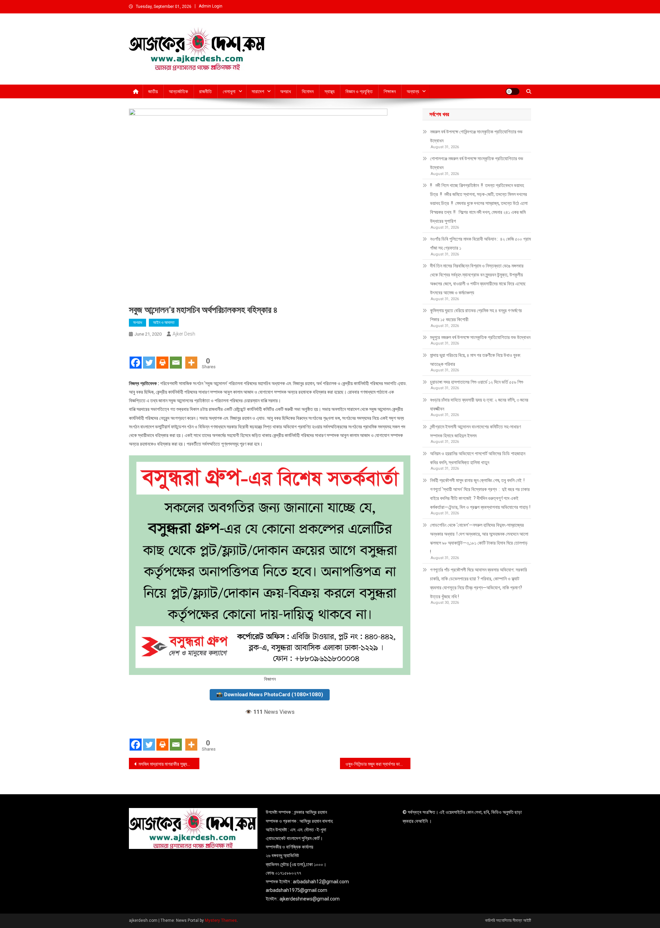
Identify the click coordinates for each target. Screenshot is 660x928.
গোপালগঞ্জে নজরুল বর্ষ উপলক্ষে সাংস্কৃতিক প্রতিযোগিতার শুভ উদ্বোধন (476, 163)
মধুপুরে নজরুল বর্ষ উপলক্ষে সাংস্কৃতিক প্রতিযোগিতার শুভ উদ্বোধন (480, 337)
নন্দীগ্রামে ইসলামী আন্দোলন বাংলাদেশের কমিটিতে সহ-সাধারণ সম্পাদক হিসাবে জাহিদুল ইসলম (475, 431)
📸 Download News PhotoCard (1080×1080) (269, 694)
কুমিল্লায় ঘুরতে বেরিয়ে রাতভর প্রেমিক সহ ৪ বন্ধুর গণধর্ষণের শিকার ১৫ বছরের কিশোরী (476, 315)
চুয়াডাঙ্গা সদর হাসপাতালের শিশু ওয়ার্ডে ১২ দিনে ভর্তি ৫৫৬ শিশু (476, 382)
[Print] (162, 357)
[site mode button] (512, 91)
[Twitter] (149, 357)
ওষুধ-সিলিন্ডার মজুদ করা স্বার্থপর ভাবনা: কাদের (377, 764)
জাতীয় (153, 91)
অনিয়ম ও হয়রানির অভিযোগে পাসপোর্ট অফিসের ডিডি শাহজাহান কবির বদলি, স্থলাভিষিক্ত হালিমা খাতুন (477, 458)
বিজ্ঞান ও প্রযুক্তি (359, 91)
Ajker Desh (184, 334)
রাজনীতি (205, 91)
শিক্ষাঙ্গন (390, 91)
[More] (191, 357)
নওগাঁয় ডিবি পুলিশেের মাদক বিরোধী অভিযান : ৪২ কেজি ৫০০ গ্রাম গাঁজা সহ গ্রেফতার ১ (480, 243)
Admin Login (210, 6)
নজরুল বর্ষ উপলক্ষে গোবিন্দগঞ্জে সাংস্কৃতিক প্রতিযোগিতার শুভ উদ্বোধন (476, 136)
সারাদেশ (258, 91)
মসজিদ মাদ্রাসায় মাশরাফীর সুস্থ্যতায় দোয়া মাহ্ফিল (169, 764)
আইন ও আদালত (164, 322)
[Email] (176, 357)
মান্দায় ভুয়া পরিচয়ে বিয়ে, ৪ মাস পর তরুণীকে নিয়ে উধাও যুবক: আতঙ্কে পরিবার (475, 359)
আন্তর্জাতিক (178, 91)
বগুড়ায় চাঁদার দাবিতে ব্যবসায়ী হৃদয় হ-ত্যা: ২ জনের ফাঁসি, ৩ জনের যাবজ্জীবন (479, 404)
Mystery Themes (221, 920)
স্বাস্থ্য (329, 91)
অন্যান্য (413, 91)
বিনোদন (308, 91)
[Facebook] (136, 357)
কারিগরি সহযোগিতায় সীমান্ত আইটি (508, 920)
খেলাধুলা (229, 91)
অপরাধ (285, 91)
